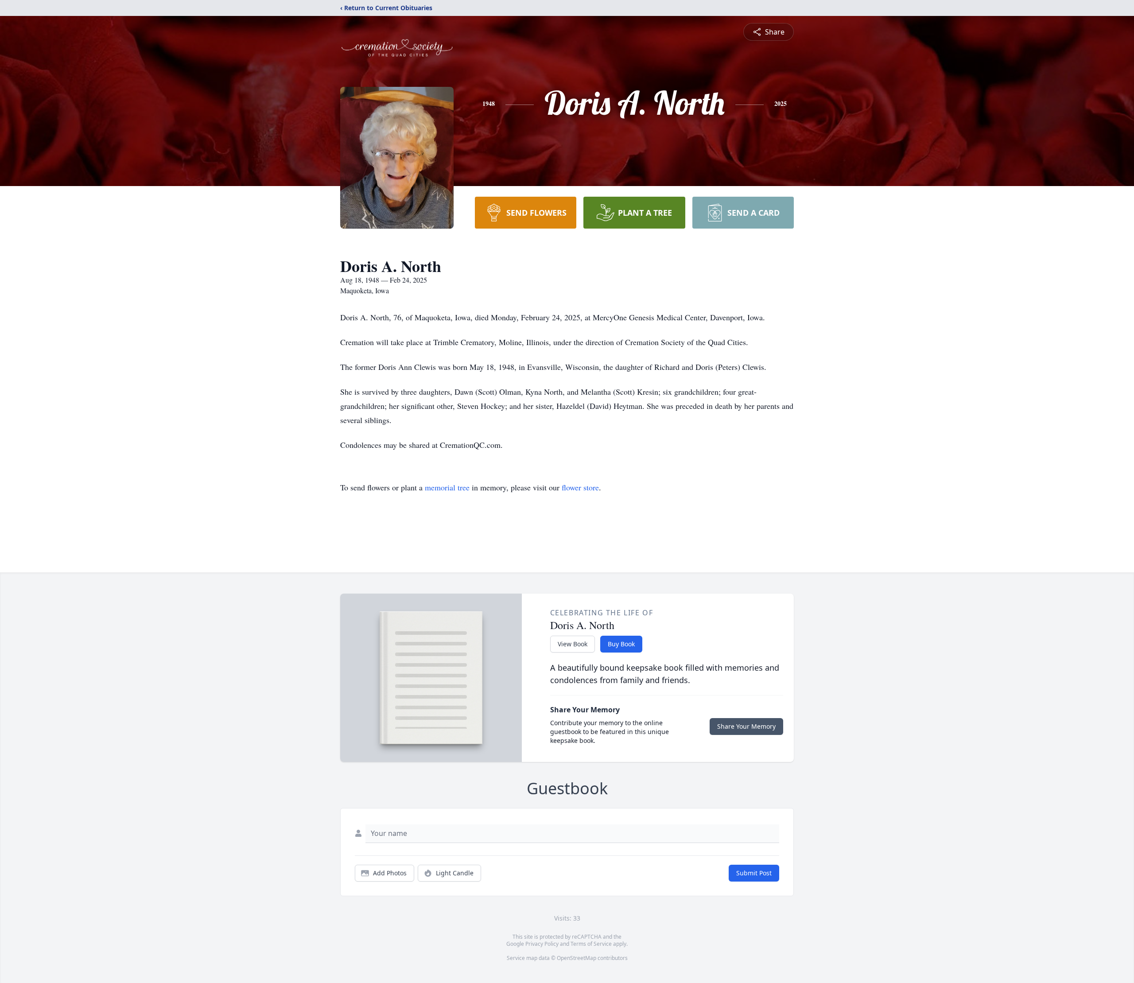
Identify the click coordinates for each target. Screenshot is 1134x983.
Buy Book (621, 644)
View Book (572, 644)
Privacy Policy (542, 944)
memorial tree (447, 487)
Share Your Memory (746, 726)
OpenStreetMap (576, 958)
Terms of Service (591, 944)
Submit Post (754, 873)
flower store (580, 487)
